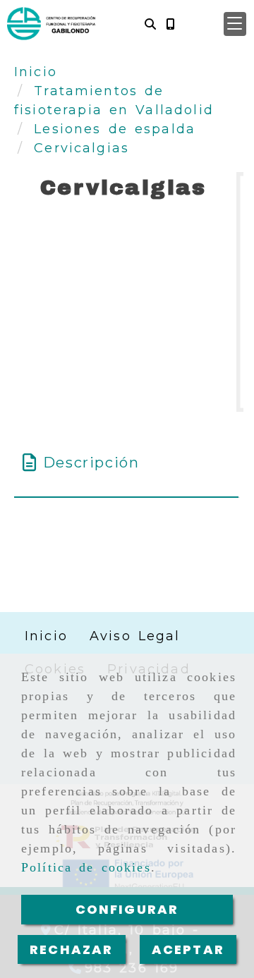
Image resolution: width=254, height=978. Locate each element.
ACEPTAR (188, 949)
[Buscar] (150, 23)
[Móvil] (170, 23)
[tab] (126, 462)
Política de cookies (86, 867)
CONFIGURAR (127, 909)
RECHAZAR (71, 949)
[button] (235, 24)
